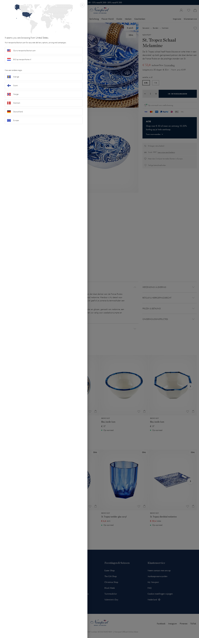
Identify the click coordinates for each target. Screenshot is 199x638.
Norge (16, 94)
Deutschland (18, 111)
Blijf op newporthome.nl (22, 59)
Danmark (16, 103)
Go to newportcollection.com (24, 50)
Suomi (15, 85)
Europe (16, 120)
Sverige (16, 76)
